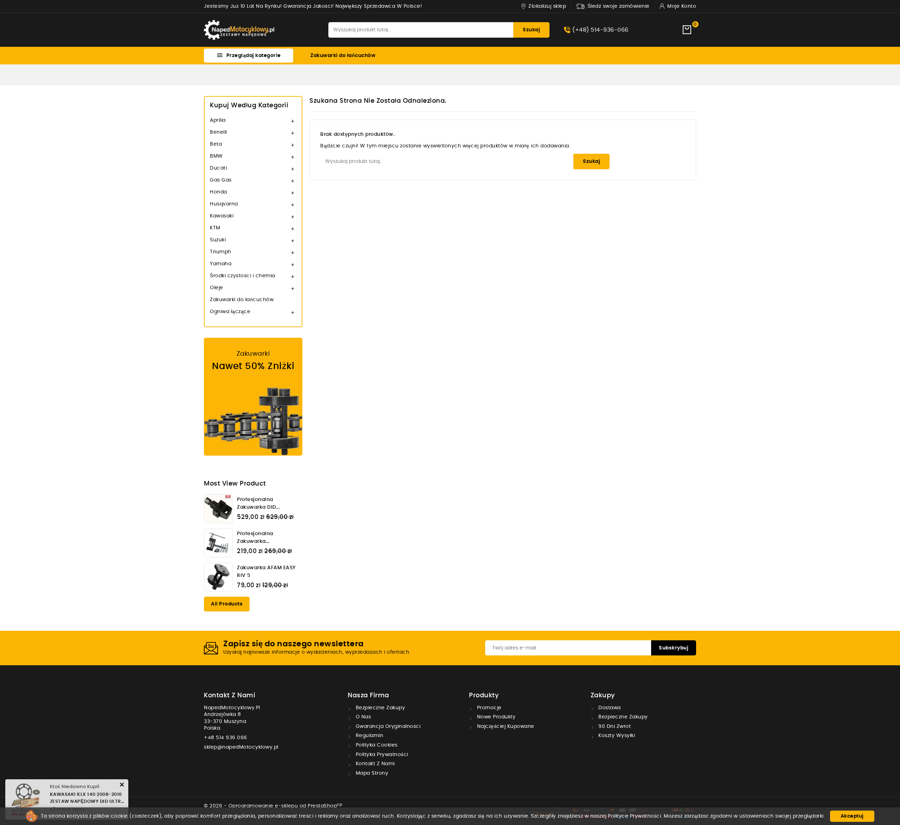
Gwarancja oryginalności (387, 726)
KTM (215, 228)
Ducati (218, 168)
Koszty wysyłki (616, 735)
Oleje (216, 287)
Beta (216, 144)
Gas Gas (221, 180)
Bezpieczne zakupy (379, 707)
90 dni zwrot (614, 726)
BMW (216, 156)
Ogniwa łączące (230, 311)
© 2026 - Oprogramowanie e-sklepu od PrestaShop (273, 806)
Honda (218, 192)
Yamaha (220, 263)
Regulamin (368, 735)
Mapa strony (371, 773)
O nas (362, 717)
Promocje (488, 707)
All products (227, 604)
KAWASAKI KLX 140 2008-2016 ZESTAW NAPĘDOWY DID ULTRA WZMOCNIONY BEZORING (87, 798)
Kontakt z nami (229, 695)
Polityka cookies (376, 745)
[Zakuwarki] (253, 397)
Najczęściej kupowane (504, 726)
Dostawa (609, 707)
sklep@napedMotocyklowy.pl (241, 747)
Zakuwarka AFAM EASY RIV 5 (266, 571)
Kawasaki (221, 216)
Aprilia (218, 120)
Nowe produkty (495, 717)
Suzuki (218, 239)
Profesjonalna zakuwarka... (255, 537)
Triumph (220, 251)
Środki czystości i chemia (242, 275)
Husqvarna (224, 204)
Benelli (218, 132)
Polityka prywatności (381, 754)
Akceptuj (852, 816)
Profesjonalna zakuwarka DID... (258, 503)
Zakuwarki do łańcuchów (342, 55)
